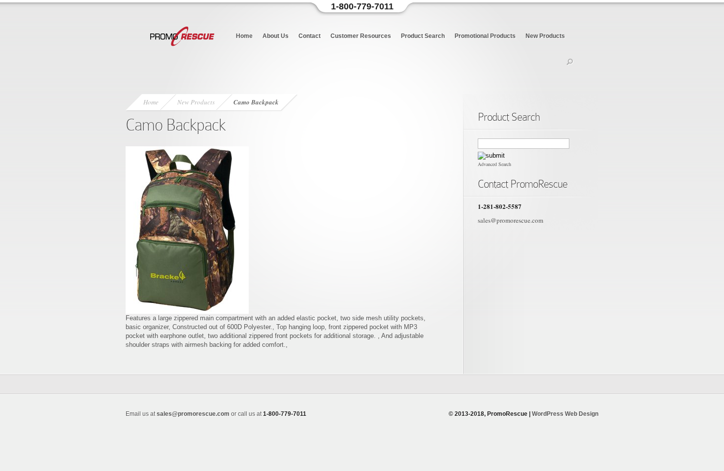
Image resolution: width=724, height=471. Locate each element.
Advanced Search (494, 164)
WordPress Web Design (565, 413)
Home (244, 36)
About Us (276, 36)
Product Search (423, 36)
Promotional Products (485, 36)
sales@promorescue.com (510, 220)
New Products (545, 36)
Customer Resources (360, 36)
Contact (309, 36)
